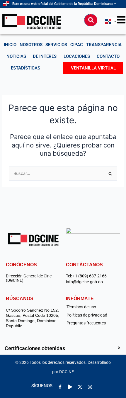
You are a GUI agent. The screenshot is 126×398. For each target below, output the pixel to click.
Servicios (56, 44)
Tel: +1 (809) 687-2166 (86, 276)
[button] (63, 348)
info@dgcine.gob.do (84, 282)
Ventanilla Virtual (93, 68)
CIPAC (76, 44)
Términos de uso (81, 307)
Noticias (16, 56)
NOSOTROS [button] (31, 44)
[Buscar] (90, 20)
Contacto (108, 56)
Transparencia (104, 44)
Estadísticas (25, 68)
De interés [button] (45, 56)
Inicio (10, 44)
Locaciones (77, 56)
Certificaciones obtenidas (35, 348)
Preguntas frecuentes (86, 323)
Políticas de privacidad (87, 315)
